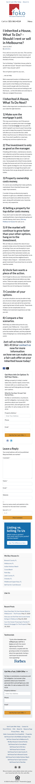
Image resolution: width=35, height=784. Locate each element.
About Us (26, 2)
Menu (30, 21)
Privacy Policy (15, 731)
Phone (7, 420)
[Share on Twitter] (7, 368)
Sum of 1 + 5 (7, 510)
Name (5, 481)
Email (7, 427)
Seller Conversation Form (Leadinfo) (13, 734)
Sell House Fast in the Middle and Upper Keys (17, 736)
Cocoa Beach (8, 569)
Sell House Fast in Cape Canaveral (17, 759)
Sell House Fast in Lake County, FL (17, 752)
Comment (6, 458)
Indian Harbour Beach (11, 566)
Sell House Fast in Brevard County (17, 754)
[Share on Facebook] (4, 368)
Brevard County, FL (10, 560)
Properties (29, 734)
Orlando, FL (8, 578)
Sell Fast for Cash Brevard (12, 585)
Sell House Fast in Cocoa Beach (17, 744)
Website (5, 495)
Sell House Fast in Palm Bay (17, 762)
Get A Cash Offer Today (13, 2)
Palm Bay (7, 572)
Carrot (29, 781)
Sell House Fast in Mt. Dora (17, 747)
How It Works (7, 729)
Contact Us (25, 726)
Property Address (11, 413)
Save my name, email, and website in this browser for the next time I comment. (15, 505)
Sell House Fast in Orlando (17, 749)
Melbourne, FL (9, 563)
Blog (22, 731)
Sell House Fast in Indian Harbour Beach (17, 757)
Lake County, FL (9, 575)
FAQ (14, 729)
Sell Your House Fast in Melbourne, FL (18, 739)
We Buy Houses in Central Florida (17, 742)
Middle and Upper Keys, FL (13, 582)
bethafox (8, 49)
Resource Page (28, 729)
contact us (25, 345)
